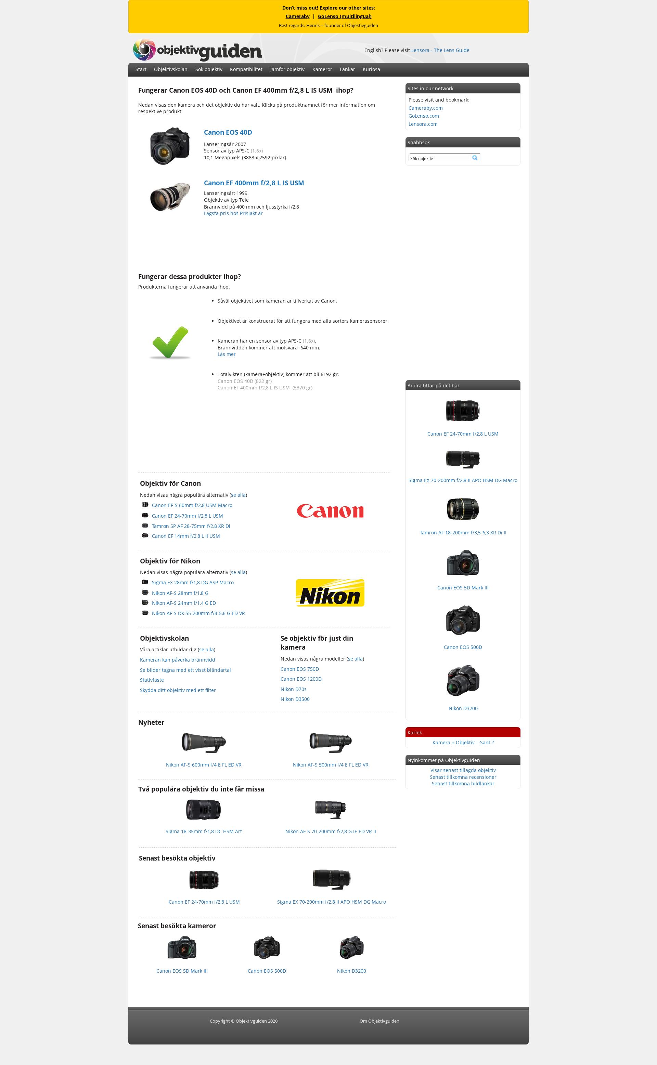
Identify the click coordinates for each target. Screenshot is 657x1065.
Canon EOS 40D (228, 132)
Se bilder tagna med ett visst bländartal (185, 670)
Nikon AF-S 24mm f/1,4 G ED (184, 603)
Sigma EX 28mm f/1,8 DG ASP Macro (193, 582)
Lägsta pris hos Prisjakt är (234, 213)
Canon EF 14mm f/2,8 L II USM (186, 536)
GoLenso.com (424, 115)
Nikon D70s (294, 689)
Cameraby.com (426, 108)
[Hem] (197, 59)
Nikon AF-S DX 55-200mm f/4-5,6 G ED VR (198, 613)
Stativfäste (152, 680)
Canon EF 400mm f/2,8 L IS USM (254, 182)
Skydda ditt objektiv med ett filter (178, 690)
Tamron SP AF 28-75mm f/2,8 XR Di (191, 526)
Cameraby (298, 16)
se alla (238, 495)
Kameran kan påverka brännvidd (177, 659)
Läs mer (227, 354)
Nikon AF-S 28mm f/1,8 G (180, 593)
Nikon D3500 (295, 699)
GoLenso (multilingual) (345, 16)
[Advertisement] (262, 243)
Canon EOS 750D (300, 669)
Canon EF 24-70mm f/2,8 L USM (187, 515)
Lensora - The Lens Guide (440, 50)
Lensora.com (423, 124)
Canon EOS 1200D (301, 679)
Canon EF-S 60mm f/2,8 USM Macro (192, 505)
